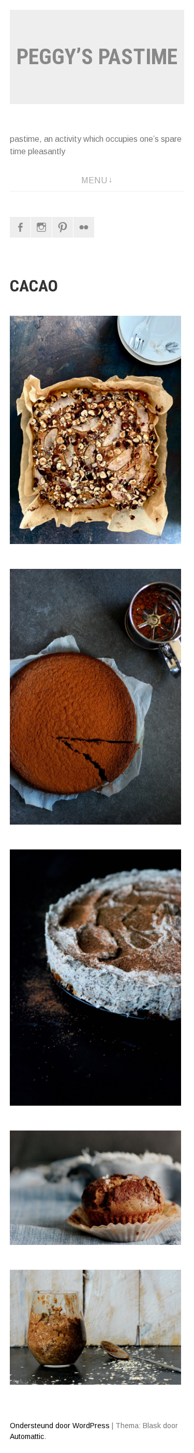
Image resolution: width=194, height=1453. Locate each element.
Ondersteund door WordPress (60, 1425)
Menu (94, 180)
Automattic (27, 1436)
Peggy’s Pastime (97, 56)
